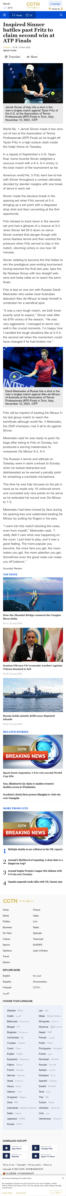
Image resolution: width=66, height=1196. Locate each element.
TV (31, 15)
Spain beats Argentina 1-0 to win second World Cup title (32, 774)
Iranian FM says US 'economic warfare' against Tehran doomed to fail (32, 667)
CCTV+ (37, 987)
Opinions (7, 950)
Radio (19, 15)
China (6, 909)
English (6, 975)
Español (7, 981)
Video (36, 915)
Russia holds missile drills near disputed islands (29, 717)
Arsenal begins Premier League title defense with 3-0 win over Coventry (35, 872)
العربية (6, 993)
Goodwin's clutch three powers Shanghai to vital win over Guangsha (31, 796)
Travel (6, 956)
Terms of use (9, 1164)
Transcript (38, 938)
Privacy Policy (7, 1193)
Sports (6, 944)
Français (7, 987)
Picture (36, 909)
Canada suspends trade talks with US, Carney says (35, 881)
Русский (37, 975)
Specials (37, 933)
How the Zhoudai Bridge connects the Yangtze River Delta (32, 617)
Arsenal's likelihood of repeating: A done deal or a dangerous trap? (35, 862)
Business (7, 927)
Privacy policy (35, 1164)
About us (48, 1164)
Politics (6, 921)
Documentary (40, 981)
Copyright (21, 1164)
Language (55, 3)
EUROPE (37, 944)
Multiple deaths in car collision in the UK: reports (35, 849)
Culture (6, 938)
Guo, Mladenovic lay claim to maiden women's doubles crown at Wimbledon (28, 785)
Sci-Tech (7, 933)
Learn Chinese (40, 950)
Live (35, 921)
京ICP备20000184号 (34, 1169)
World (6, 915)
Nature (6, 962)
